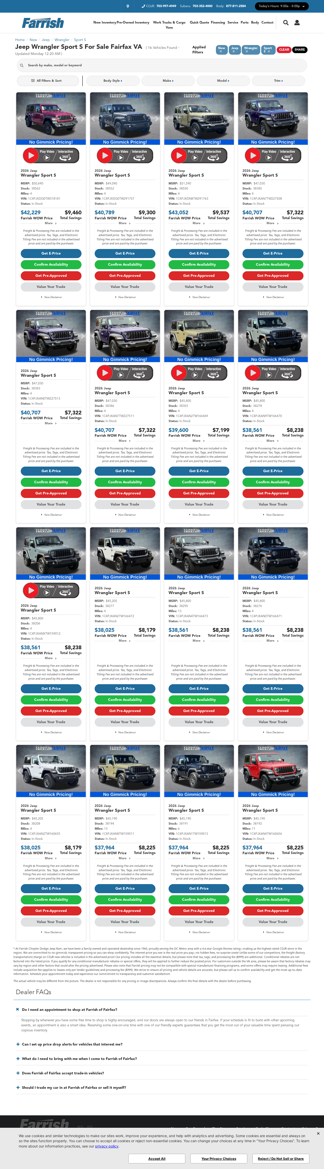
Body (255, 22)
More (49, 223)
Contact (267, 22)
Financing (218, 22)
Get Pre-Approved (51, 276)
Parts (245, 22)
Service (233, 22)
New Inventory (104, 22)
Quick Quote (199, 22)
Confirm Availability (51, 264)
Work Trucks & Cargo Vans (169, 25)
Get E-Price (51, 253)
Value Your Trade (51, 287)
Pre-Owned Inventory (133, 22)
